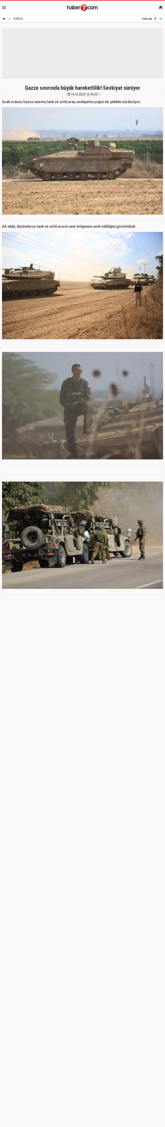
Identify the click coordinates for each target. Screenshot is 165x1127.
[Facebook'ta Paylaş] (155, 18)
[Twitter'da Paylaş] (161, 18)
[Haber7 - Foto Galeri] (82, 8)
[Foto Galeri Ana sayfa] (3, 18)
